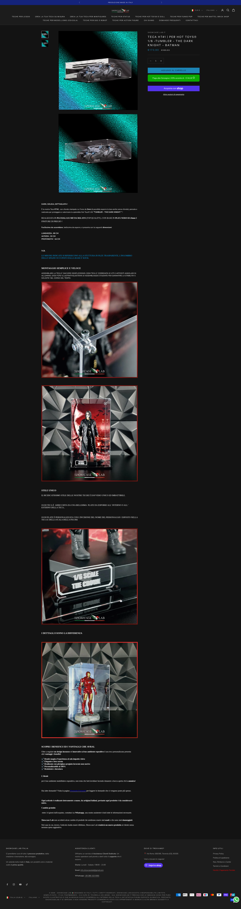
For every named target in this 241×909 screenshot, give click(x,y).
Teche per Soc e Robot (95, 20)
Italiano (210, 10)
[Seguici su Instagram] (14, 884)
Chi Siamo (149, 20)
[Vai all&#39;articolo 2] (44, 43)
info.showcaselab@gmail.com (92, 870)
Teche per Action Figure (125, 20)
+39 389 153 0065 (92, 876)
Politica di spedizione (221, 858)
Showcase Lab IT (157, 32)
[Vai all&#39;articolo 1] (44, 34)
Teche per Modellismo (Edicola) (60, 20)
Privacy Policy (218, 853)
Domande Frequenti (170, 20)
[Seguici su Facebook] (7, 884)
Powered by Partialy (194, 83)
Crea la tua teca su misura (50, 17)
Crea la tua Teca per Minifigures (88, 17)
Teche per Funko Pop (181, 17)
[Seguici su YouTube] (20, 884)
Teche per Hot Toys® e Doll (150, 17)
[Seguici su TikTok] (27, 884)
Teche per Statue (120, 17)
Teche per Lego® (21, 17)
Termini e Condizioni (221, 866)
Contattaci (192, 20)
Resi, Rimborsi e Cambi (222, 862)
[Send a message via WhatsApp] (236, 899)
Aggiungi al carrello (173, 70)
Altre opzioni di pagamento (173, 94)
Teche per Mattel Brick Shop (213, 17)
